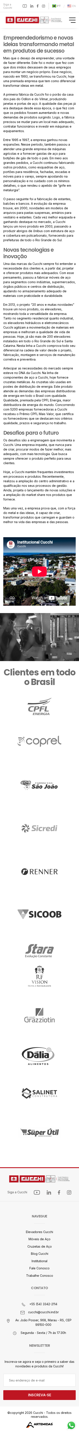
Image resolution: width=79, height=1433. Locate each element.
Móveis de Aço (39, 1239)
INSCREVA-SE (39, 1395)
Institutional (39, 1261)
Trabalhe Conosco (39, 1275)
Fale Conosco (39, 1268)
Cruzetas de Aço (39, 1246)
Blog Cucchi (39, 1253)
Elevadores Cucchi (39, 1232)
